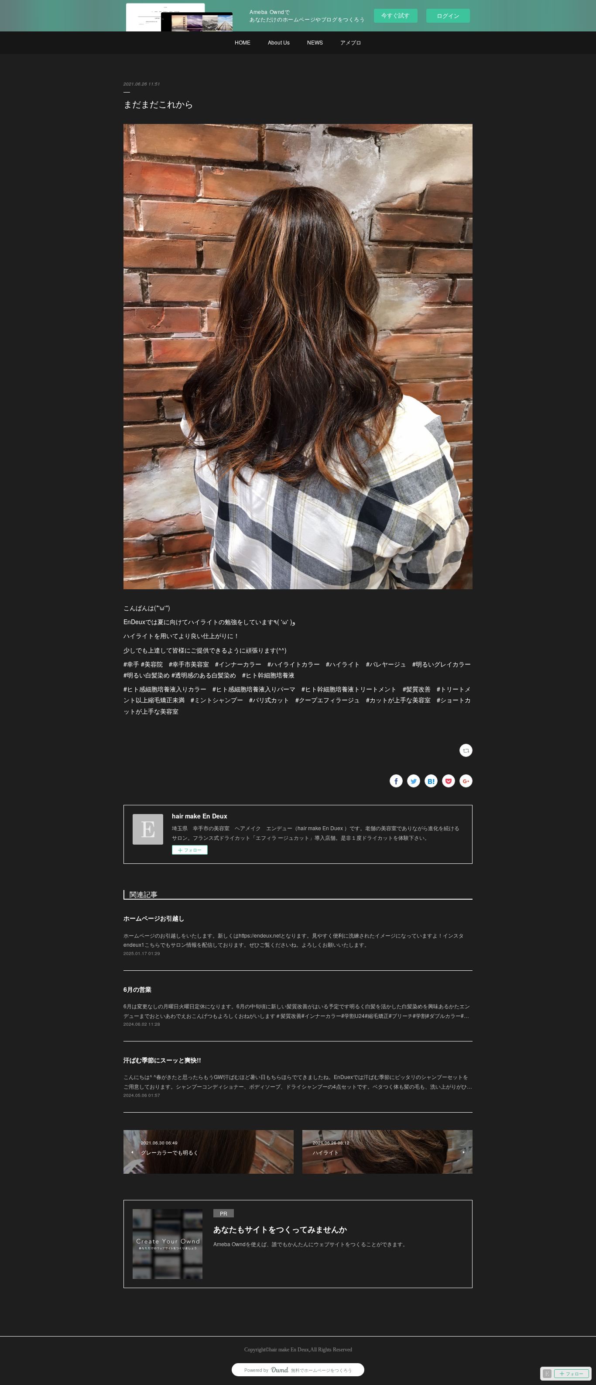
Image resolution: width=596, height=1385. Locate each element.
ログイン (448, 15)
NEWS (315, 42)
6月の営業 (137, 989)
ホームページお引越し (154, 918)
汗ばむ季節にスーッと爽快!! (162, 1059)
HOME (242, 42)
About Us (279, 42)
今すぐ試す (395, 15)
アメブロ (350, 42)
